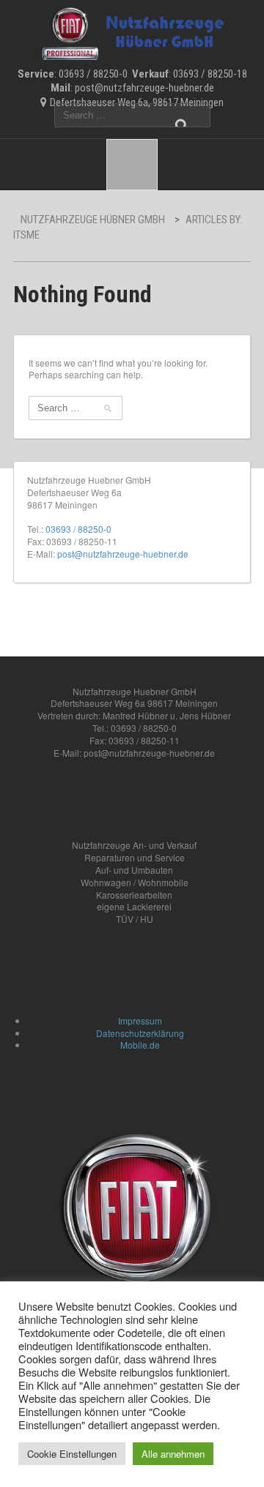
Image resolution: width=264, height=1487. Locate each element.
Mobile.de (140, 1044)
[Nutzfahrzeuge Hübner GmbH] (132, 31)
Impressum (140, 1020)
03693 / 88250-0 (78, 528)
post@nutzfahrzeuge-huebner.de (122, 553)
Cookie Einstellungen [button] (72, 1454)
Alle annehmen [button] (173, 1454)
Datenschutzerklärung (140, 1033)
